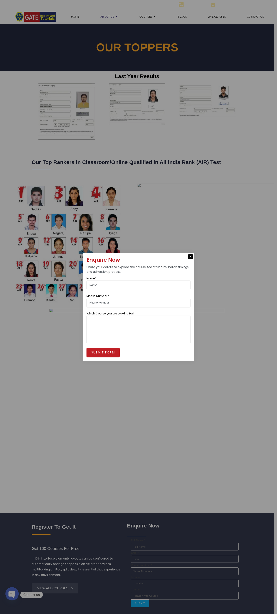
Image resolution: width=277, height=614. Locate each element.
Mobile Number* (97, 296)
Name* (91, 278)
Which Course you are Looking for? (110, 313)
